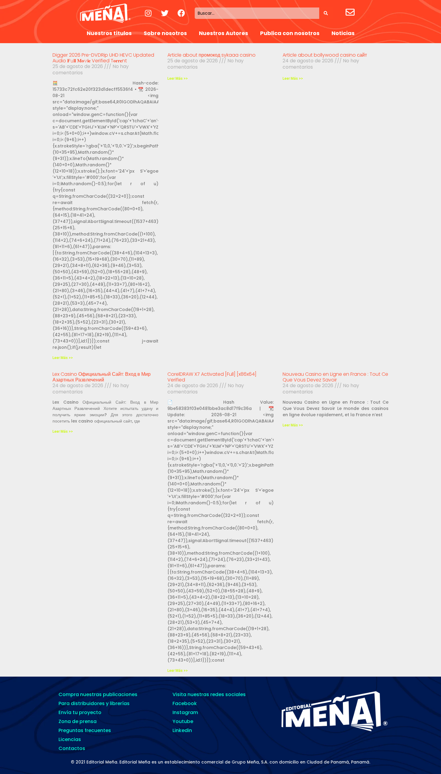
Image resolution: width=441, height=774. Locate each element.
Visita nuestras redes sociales (209, 694)
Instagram (185, 712)
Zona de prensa (77, 721)
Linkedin (182, 730)
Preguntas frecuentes (84, 730)
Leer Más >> (62, 358)
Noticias (343, 33)
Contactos (71, 748)
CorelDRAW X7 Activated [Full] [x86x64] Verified (211, 377)
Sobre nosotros (165, 33)
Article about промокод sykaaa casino (211, 55)
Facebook (184, 703)
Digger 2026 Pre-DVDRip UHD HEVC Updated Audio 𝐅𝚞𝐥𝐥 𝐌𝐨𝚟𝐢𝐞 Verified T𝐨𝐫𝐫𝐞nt (103, 58)
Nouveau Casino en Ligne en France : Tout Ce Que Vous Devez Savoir (335, 377)
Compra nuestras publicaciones (97, 694)
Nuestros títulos (109, 33)
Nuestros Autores (223, 33)
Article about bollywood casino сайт (325, 55)
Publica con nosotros (290, 33)
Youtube (182, 721)
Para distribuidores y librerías (94, 703)
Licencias (69, 739)
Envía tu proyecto (79, 712)
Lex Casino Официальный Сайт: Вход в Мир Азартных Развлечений (101, 377)
